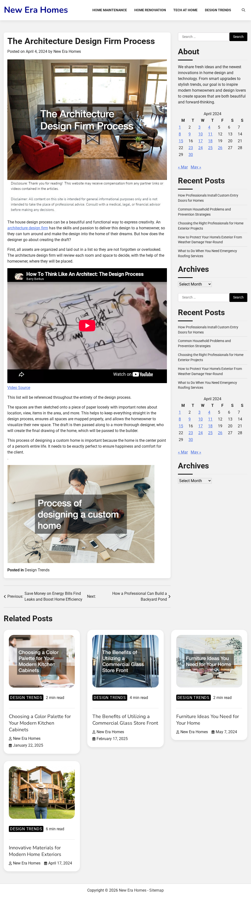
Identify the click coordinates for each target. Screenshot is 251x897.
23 (190, 147)
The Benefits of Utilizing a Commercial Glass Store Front (125, 719)
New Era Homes (36, 10)
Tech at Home (185, 10)
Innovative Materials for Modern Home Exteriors (35, 851)
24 (200, 147)
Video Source (18, 387)
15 (181, 141)
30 (190, 154)
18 (210, 141)
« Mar (183, 167)
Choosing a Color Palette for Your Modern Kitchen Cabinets (40, 723)
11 (210, 134)
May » (196, 167)
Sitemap (156, 890)
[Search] (243, 10)
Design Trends (218, 10)
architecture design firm (27, 228)
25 (210, 147)
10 (200, 134)
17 (200, 141)
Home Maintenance (109, 10)
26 (220, 147)
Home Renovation (150, 10)
